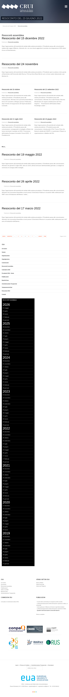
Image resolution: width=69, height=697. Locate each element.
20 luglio (5, 407)
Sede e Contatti (4, 589)
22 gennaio (6, 320)
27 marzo (5, 348)
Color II (34, 691)
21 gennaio (6, 499)
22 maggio (6, 342)
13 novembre (6, 398)
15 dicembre (6, 431)
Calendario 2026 (6, 269)
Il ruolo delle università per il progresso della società (49, 601)
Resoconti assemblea (13, 42)
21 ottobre (6, 474)
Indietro (9, 236)
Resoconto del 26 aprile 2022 (21, 181)
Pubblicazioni (5, 276)
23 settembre (6, 477)
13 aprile (5, 416)
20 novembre (6, 330)
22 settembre (6, 440)
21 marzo (5, 382)
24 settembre (6, 514)
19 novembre (6, 508)
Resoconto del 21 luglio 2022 (12, 119)
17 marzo (5, 456)
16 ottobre (6, 333)
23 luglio (5, 517)
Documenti (3, 584)
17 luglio (5, 336)
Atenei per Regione (41, 586)
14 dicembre (6, 395)
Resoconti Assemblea (7, 266)
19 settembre (6, 404)
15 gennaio (6, 354)
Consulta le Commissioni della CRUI (10, 601)
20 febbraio (6, 351)
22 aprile (5, 490)
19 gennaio (6, 425)
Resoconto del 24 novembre (20, 64)
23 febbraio (6, 422)
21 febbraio (6, 560)
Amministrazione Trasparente (9, 284)
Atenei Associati (40, 584)
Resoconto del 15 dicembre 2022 (23, 38)
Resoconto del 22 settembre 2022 (46, 89)
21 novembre (6, 364)
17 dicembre (6, 505)
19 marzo (5, 529)
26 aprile (5, 453)
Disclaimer (51, 665)
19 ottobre (6, 401)
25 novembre (6, 471)
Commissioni (5, 262)
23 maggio (6, 376)
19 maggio (6, 450)
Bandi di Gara (5, 280)
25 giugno (5, 520)
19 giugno (5, 339)
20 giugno (5, 373)
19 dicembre (6, 536)
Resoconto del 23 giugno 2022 (9, 26)
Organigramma (6, 259)
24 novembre (6, 435)
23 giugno (5, 447)
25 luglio (5, 548)
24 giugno (5, 484)
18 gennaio (6, 388)
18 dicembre (6, 327)
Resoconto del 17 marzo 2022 (21, 208)
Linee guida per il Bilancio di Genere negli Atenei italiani (50, 607)
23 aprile (5, 311)
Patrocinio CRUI (6, 291)
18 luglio (5, 370)
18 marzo (5, 314)
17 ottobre (6, 367)
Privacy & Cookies (25, 665)
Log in (16, 665)
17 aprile (5, 345)
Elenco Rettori (39, 582)
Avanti (40, 236)
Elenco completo (40, 614)
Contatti (4, 294)
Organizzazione (6, 255)
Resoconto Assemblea (6, 586)
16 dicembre (6, 468)
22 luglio (5, 480)
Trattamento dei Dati (7, 287)
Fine (45, 236)
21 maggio (6, 308)
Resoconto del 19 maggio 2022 (22, 154)
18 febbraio (6, 496)
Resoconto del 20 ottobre (11, 89)
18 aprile (5, 379)
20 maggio (6, 487)
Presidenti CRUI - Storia (8, 273)
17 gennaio (6, 563)
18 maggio (6, 413)
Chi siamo (4, 248)
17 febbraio (6, 317)
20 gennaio (6, 462)
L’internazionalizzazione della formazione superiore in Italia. (51, 608)
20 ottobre (6, 437)
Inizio (3, 236)
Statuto (3, 252)
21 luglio (5, 444)
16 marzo (5, 419)
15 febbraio (6, 385)
